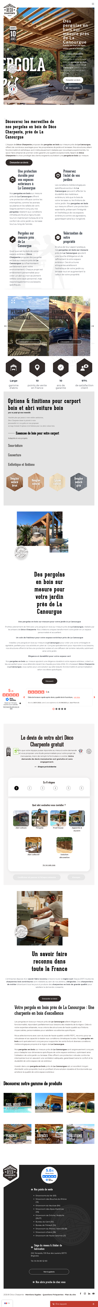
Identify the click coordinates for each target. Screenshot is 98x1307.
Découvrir (46, 342)
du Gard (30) (48, 1222)
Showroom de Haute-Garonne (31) (51, 1236)
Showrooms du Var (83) (46, 1196)
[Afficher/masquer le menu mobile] (93, 4)
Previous (6, 326)
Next (92, 326)
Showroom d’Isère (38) (46, 1232)
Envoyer (76, 877)
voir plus (77, 697)
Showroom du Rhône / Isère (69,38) (51, 1229)
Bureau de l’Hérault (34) (46, 1225)
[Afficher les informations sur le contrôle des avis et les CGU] (20, 703)
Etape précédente (47, 767)
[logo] (10, 1165)
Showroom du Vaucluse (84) (48, 1206)
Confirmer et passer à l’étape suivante (37, 877)
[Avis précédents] (24, 697)
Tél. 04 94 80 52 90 (39, 1261)
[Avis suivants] (94, 697)
